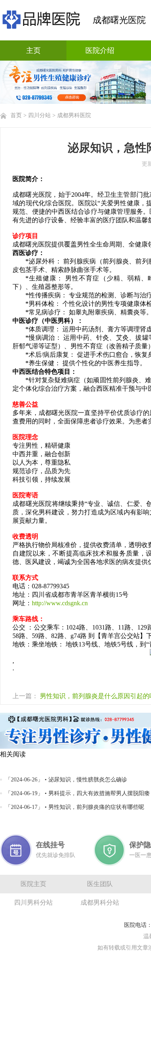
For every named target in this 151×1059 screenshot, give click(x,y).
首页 (16, 115)
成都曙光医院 (119, 20)
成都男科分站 (100, 902)
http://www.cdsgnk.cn (60, 603)
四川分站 (39, 115)
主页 (33, 50)
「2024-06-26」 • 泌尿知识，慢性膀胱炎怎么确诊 (66, 780)
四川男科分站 (33, 902)
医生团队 (100, 883)
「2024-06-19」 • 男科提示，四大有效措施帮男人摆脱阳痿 (77, 793)
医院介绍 (99, 50)
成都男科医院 (74, 115)
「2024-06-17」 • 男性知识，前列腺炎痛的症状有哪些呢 (74, 807)
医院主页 (33, 883)
